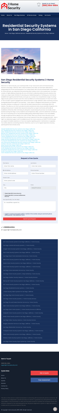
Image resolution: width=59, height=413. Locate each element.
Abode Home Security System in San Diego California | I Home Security (22, 263)
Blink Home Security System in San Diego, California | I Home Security (21, 259)
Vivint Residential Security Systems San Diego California (17, 153)
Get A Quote (44, 373)
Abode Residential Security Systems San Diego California (18, 129)
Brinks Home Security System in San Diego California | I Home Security (22, 316)
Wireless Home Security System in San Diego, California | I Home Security (22, 338)
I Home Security (12, 410)
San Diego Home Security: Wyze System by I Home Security (19, 341)
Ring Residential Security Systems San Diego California (17, 147)
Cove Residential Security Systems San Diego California (17, 138)
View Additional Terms (19, 215)
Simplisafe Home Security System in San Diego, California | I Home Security (23, 313)
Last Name (33, 163)
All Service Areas (31, 15)
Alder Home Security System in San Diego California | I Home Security (21, 306)
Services (3, 383)
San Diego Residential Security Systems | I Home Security (18, 288)
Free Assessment (44, 380)
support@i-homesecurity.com (12, 230)
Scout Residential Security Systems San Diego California (17, 148)
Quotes (3, 380)
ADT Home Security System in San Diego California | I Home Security (21, 284)
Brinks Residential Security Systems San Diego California (18, 135)
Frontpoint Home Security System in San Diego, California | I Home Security (23, 330)
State (32, 185)
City (4, 185)
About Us (9, 15)
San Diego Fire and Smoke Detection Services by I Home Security (20, 302)
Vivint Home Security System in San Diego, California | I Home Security (21, 334)
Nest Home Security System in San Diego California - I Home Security (21, 252)
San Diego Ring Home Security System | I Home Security (18, 295)
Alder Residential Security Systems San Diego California (17, 132)
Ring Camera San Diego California (11, 145)
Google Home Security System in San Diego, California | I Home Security (22, 249)
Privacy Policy (4, 388)
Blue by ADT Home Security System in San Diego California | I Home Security (23, 281)
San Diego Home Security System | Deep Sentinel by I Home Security (21, 274)
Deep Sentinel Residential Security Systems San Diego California (20, 139)
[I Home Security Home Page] (10, 6)
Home (2, 15)
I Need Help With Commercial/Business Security (15, 196)
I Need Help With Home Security (13, 193)
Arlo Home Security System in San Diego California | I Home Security (21, 241)
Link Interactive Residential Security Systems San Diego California (20, 142)
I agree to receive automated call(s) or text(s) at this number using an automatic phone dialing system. (28, 214)
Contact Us (4, 386)
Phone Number (35, 170)
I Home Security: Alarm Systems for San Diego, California (18, 291)
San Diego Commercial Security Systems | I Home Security (18, 245)
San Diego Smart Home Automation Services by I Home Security (20, 256)
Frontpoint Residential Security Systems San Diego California (19, 141)
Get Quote (48, 15)
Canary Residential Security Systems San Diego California (18, 136)
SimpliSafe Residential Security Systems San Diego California (19, 150)
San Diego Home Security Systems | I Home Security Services (19, 298)
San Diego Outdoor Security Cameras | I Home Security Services (20, 277)
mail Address (6, 170)
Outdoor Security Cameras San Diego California (15, 144)
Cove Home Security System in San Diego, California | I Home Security (21, 266)
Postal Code (6, 177)
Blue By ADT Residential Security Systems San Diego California (19, 133)
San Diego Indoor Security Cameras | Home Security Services (19, 320)
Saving (40, 15)
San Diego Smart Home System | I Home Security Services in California (22, 309)
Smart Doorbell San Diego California (12, 151)
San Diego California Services (17, 33)
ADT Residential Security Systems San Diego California (17, 130)
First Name (6, 163)
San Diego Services (19, 15)
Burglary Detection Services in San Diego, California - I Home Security (21, 323)
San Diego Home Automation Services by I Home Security (18, 270)
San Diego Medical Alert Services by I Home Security (17, 327)
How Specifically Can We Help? (11, 199)
